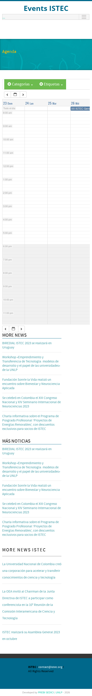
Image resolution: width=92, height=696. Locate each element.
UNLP (59, 692)
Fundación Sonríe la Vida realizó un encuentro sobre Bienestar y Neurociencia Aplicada (31, 384)
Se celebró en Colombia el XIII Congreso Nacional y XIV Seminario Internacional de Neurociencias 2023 (31, 402)
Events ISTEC (46, 8)
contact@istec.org (50, 667)
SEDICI (50, 692)
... (3, 17)
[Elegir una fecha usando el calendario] (15, 94)
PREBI (42, 692)
